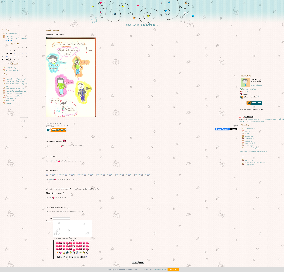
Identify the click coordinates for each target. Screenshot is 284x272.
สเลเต (247, 134)
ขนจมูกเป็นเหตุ (11, 68)
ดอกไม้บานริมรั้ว (53, 161)
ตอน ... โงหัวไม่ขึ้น (12, 101)
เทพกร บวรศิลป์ (250, 143)
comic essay (9, 36)
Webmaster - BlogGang (252, 148)
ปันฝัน (50, 197)
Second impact (249, 146)
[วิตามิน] (49, 175)
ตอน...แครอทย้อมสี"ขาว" (14, 96)
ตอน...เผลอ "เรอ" (11, 98)
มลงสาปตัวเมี (250, 129)
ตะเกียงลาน (249, 136)
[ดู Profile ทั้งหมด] (256, 85)
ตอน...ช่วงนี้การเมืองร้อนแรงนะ (16, 91)
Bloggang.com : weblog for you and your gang (12, 1)
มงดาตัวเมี (249, 138)
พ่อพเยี (247, 131)
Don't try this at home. (54, 146)
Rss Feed (245, 92)
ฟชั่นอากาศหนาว (12, 70)
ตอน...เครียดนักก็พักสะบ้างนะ (15, 81)
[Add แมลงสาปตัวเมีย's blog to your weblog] (254, 151)
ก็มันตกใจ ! (9, 103)
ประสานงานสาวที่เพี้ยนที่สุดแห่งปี (16, 38)
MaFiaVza (51, 179)
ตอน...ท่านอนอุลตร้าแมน (14, 93)
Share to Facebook (222, 129)
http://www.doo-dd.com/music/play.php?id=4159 (255, 161)
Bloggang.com (249, 164)
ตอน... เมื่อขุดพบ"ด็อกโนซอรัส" (16, 79)
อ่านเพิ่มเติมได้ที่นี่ (159, 269)
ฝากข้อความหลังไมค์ (249, 89)
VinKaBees (248, 141)
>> (26, 44)
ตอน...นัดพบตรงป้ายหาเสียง (15, 88)
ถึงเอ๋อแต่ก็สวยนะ (11, 34)
